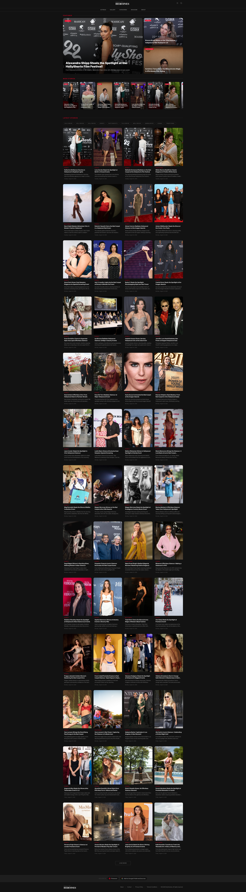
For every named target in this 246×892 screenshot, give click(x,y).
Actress (103, 9)
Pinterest (114, 878)
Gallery (113, 9)
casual (159, 123)
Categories (123, 9)
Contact (129, 887)
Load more (123, 863)
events (102, 123)
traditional (170, 123)
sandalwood (149, 123)
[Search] (181, 3)
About (143, 9)
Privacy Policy (139, 887)
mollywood (137, 123)
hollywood (80, 123)
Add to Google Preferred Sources (135, 878)
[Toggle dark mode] (177, 3)
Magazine (134, 9)
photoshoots (113, 123)
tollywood (125, 123)
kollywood (92, 123)
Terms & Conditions (152, 887)
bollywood (68, 123)
